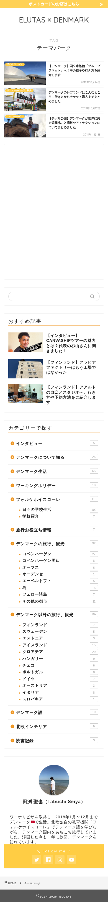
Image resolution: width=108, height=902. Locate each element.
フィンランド (58, 625)
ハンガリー (58, 659)
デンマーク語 (56, 712)
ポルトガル (58, 672)
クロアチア (59, 652)
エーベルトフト (58, 581)
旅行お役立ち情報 (55, 529)
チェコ (58, 665)
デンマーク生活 (56, 471)
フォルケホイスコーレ (56, 499)
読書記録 (55, 740)
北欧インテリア (55, 726)
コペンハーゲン (59, 554)
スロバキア (58, 699)
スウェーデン (58, 631)
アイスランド (59, 645)
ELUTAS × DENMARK (54, 19)
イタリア (58, 692)
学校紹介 (58, 516)
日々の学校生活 (59, 510)
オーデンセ (58, 574)
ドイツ (58, 679)
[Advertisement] (54, 216)
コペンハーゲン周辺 (58, 560)
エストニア (58, 638)
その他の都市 (59, 601)
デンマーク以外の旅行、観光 (56, 614)
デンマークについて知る (56, 457)
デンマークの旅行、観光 (56, 543)
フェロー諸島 (58, 594)
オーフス (58, 567)
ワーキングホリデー (56, 485)
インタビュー (55, 443)
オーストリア (58, 685)
